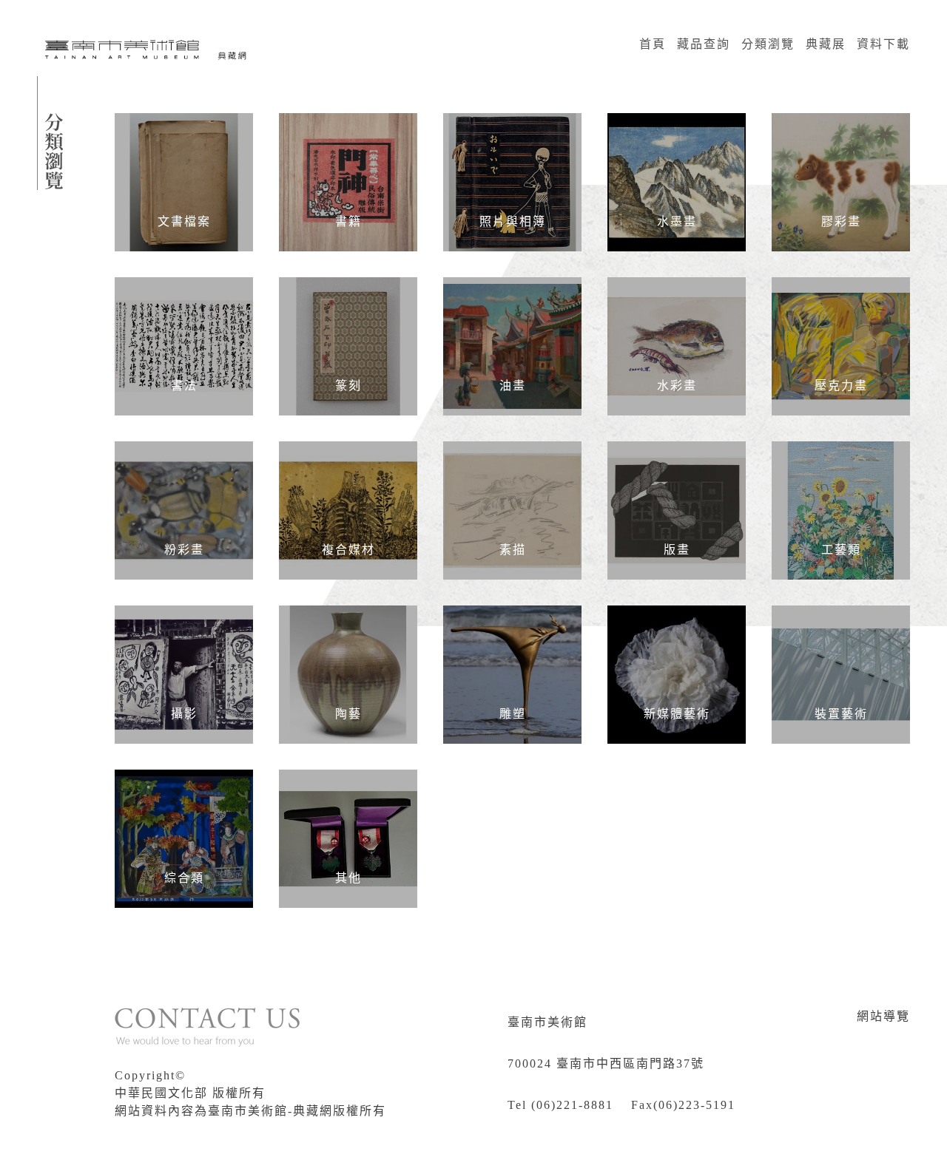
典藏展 (826, 44)
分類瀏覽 (768, 44)
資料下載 (883, 44)
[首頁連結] (148, 48)
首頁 (652, 44)
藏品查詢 (703, 44)
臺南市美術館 (547, 1022)
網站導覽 (883, 1016)
